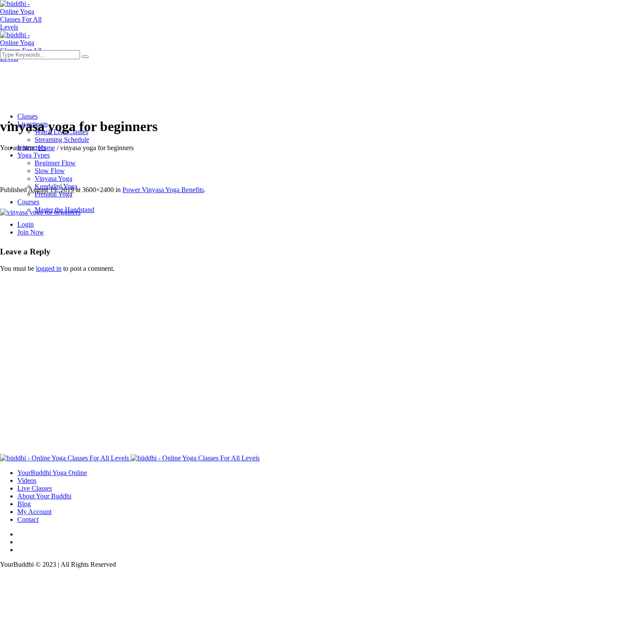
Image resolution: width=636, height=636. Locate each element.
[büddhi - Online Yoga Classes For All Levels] (130, 458)
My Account (34, 511)
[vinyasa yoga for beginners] (40, 212)
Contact (28, 519)
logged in (48, 268)
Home (46, 147)
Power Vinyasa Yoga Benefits (163, 189)
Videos (26, 480)
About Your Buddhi (44, 496)
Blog (24, 504)
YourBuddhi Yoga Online (52, 472)
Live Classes (34, 488)
